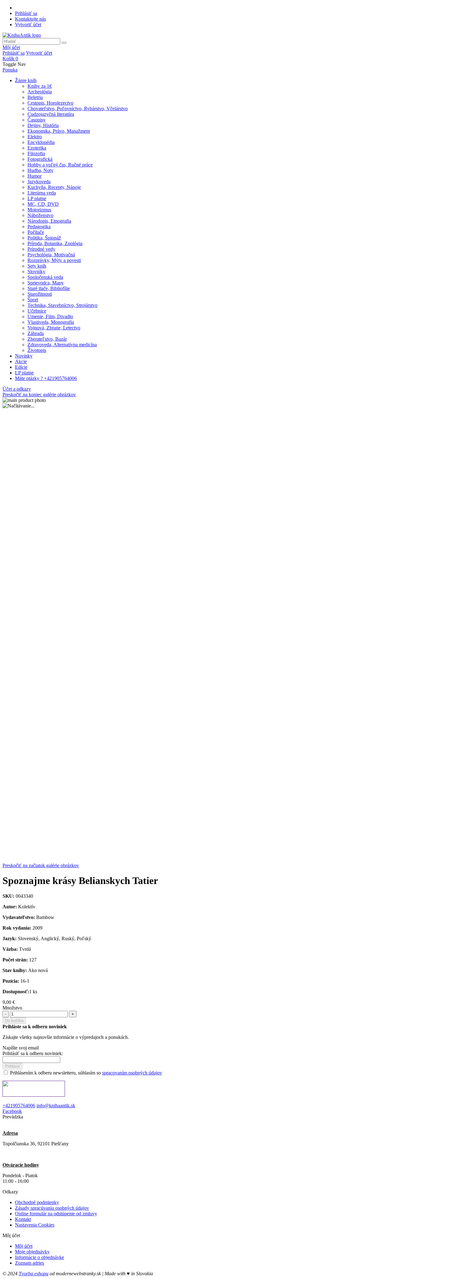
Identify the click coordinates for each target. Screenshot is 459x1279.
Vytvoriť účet (28, 24)
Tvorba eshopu (33, 1273)
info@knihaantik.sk (56, 1105)
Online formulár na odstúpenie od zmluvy (56, 1213)
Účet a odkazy (16, 389)
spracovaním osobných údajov (132, 1072)
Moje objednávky (32, 1251)
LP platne (24, 372)
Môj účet (11, 47)
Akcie (21, 361)
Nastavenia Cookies (34, 1224)
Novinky (23, 355)
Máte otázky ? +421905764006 (46, 378)
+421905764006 (18, 1105)
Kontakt (23, 1219)
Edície (21, 367)
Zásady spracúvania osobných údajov (52, 1208)
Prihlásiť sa (26, 13)
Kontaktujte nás (30, 19)
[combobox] (31, 41)
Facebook (12, 1111)
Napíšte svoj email (20, 1047)
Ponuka (9, 69)
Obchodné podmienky (37, 1202)
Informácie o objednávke (39, 1257)
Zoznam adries (29, 1263)
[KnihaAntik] (21, 35)
